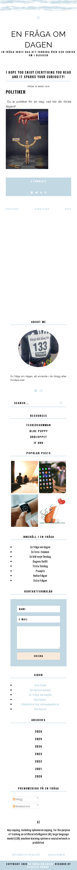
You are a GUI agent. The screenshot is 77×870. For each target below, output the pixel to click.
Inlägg (19, 799)
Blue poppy (39, 431)
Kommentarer (22, 806)
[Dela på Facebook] (32, 192)
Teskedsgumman (38, 425)
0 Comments (38, 181)
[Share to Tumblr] (41, 192)
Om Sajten (40, 709)
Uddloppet (38, 436)
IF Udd (38, 442)
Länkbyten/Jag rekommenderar (40, 704)
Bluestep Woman (38, 867)
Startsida (42, 208)
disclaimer (40, 699)
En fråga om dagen (40, 694)
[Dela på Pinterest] (45, 192)
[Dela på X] (37, 192)
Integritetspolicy (40, 690)
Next (68, 208)
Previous (12, 208)
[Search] (61, 403)
